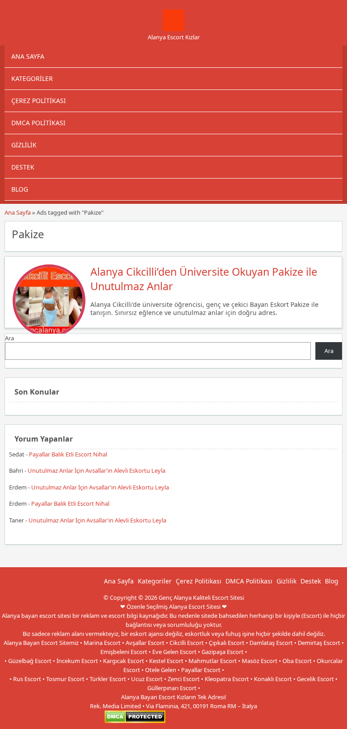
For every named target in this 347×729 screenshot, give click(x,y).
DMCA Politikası (38, 122)
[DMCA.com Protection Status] (134, 721)
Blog (19, 189)
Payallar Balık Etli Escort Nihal (68, 454)
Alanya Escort (224, 721)
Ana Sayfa (27, 56)
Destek (22, 167)
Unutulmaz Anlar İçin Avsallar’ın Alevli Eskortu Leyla (96, 470)
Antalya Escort (186, 721)
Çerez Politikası (38, 100)
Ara (9, 338)
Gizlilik (24, 145)
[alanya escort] (173, 29)
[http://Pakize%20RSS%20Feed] (331, 233)
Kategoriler (32, 78)
